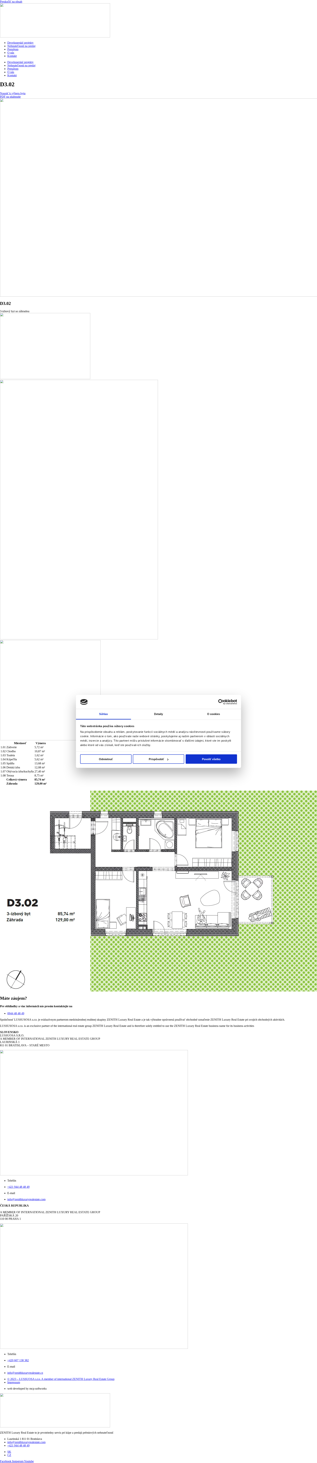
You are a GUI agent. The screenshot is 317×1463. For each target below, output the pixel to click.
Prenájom (12, 49)
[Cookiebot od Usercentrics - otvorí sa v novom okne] (221, 702)
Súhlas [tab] (103, 714)
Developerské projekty (20, 42)
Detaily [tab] (158, 714)
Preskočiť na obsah (11, 1)
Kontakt (12, 55)
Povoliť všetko (211, 759)
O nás (10, 52)
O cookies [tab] (213, 714)
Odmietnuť (106, 759)
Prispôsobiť (156, 759)
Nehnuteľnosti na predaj (21, 46)
